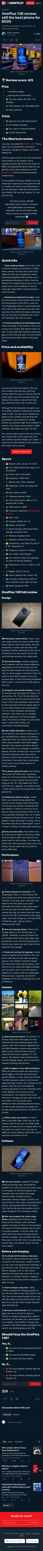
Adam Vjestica (16, 1476)
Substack (10, 1546)
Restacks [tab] (16, 1415)
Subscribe (30, 3)
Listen (38, 34)
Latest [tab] (10, 1442)
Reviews (5, 10)
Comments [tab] (7, 1415)
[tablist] (11, 1414)
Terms (28, 1533)
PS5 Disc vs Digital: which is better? (15, 1467)
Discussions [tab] (19, 1442)
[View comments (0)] (11, 40)
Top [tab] (4, 1442)
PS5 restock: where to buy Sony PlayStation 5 (14, 1449)
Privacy (22, 1533)
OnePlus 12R (29, 144)
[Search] (39, 1442)
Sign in (38, 3)
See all (6, 1505)
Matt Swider (15, 1458)
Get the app (32, 1541)
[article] (21, 1454)
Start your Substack (15, 1541)
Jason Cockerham (13, 33)
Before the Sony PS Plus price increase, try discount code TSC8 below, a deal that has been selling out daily (15, 1493)
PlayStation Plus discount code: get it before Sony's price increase (16, 1487)
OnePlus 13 (7, 172)
